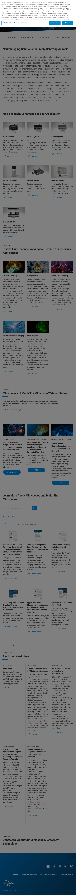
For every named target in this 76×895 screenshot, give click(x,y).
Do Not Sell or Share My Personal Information (15, 22)
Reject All (67, 22)
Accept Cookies (54, 22)
